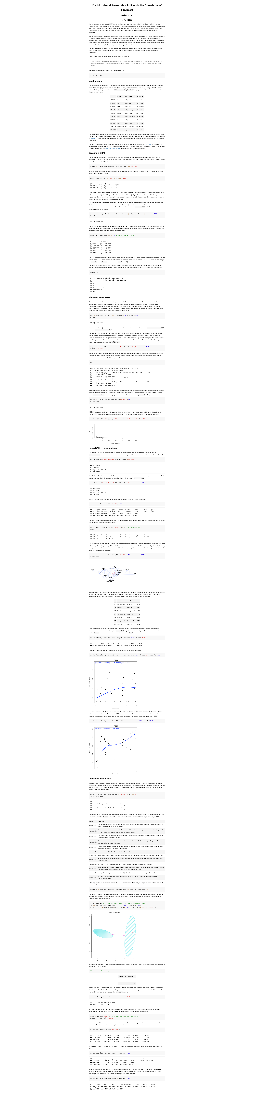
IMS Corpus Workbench (112, 148)
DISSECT (94, 138)
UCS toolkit (147, 144)
